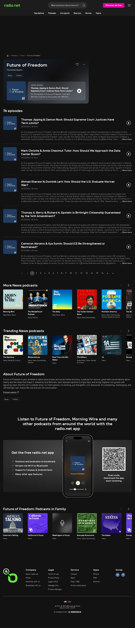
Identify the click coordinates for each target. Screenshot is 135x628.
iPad (95, 578)
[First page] (22, 273)
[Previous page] (27, 273)
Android (96, 582)
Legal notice (53, 582)
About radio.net (32, 574)
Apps (73, 578)
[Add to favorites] (77, 64)
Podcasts (52, 13)
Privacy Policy (53, 578)
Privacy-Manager (55, 589)
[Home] (8, 56)
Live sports (64, 13)
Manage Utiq (53, 585)
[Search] (83, 5)
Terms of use (53, 574)
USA (69, 602)
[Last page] (113, 273)
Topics (98, 13)
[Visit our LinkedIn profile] (118, 574)
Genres (88, 13)
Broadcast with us (33, 585)
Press (28, 578)
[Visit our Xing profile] (123, 574)
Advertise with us (33, 582)
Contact (74, 574)
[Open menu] (129, 5)
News (10, 75)
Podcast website (9, 392)
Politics (19, 75)
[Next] (129, 284)
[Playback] (79, 91)
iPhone (96, 574)
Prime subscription (78, 585)
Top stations (39, 13)
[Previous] (121, 284)
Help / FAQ (75, 582)
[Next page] (107, 273)
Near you (77, 13)
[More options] (84, 64)
